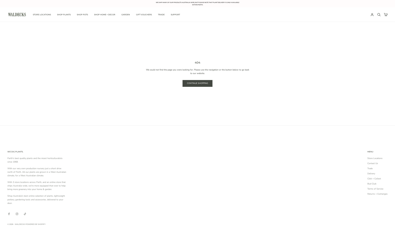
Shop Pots (82, 14)
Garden (125, 14)
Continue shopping (197, 83)
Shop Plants (64, 14)
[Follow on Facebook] (8, 213)
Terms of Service (375, 188)
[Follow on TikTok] (25, 213)
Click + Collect (374, 178)
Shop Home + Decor (104, 14)
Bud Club (371, 183)
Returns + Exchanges (377, 193)
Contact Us (372, 163)
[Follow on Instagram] (17, 213)
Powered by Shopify (35, 224)
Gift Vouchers (144, 14)
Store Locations (42, 14)
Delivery (371, 173)
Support (175, 14)
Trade (161, 14)
